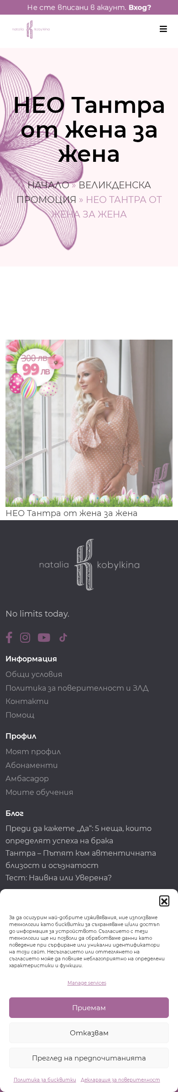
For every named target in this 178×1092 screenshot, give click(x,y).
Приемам (89, 1007)
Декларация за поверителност (120, 1080)
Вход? (139, 7)
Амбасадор (27, 778)
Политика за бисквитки (45, 1080)
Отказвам (89, 1032)
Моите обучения (39, 792)
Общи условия (34, 674)
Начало (48, 185)
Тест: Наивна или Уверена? (59, 878)
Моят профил (33, 751)
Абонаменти (31, 765)
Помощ (19, 715)
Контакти (27, 701)
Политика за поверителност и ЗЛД (76, 688)
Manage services (87, 983)
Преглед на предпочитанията (89, 1058)
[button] (164, 900)
